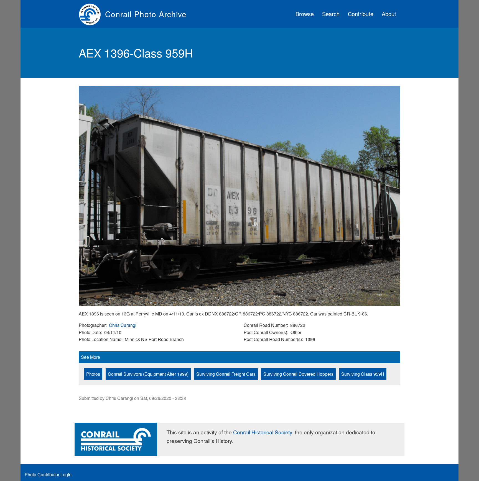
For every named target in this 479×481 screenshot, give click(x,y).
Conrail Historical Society (262, 432)
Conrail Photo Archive (146, 13)
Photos (93, 374)
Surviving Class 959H (362, 374)
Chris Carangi (122, 325)
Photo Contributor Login (48, 474)
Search (331, 14)
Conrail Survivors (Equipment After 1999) (148, 374)
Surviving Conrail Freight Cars (226, 374)
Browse (304, 14)
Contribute (360, 14)
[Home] (92, 14)
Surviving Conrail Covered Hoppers (298, 374)
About (389, 14)
